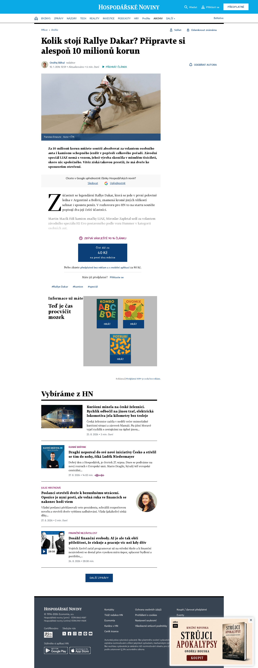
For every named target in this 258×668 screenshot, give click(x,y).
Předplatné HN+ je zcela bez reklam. (143, 378)
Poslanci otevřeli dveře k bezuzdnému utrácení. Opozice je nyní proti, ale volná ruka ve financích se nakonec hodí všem (83, 497)
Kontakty (109, 610)
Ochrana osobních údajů (148, 610)
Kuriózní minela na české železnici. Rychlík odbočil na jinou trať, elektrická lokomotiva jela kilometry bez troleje (120, 411)
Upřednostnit (117, 183)
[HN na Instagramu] (75, 633)
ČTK (72, 137)
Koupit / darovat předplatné (192, 610)
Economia (109, 620)
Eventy (180, 615)
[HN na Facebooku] (69, 633)
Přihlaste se (117, 277)
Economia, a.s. (66, 614)
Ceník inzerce (111, 631)
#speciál (93, 286)
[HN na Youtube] (90, 633)
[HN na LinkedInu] (80, 633)
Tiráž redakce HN (113, 615)
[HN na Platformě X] (64, 633)
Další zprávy (99, 577)
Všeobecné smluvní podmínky (151, 626)
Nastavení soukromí (145, 620)
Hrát (107, 323)
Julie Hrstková (51, 487)
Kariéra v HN (111, 626)
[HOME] (36, 18)
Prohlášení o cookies (146, 615)
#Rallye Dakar (60, 286)
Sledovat (93, 183)
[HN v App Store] (80, 650)
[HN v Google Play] (56, 650)
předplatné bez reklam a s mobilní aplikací (105, 267)
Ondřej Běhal (57, 62)
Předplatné (236, 6)
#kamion (78, 286)
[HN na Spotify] (85, 633)
